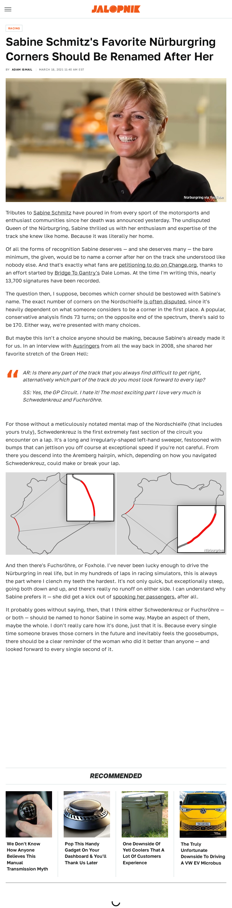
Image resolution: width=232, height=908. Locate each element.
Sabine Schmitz (52, 213)
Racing (14, 28)
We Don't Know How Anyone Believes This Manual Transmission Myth (27, 856)
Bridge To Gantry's (77, 273)
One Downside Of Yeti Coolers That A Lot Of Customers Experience (143, 853)
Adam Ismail (22, 69)
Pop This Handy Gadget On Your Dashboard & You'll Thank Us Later (85, 853)
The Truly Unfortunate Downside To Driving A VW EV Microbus (203, 853)
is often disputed (164, 301)
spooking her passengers (144, 597)
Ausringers (86, 346)
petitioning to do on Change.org (158, 265)
